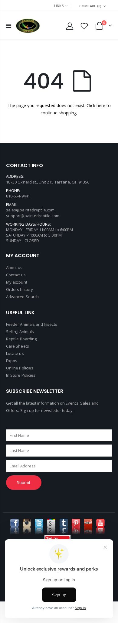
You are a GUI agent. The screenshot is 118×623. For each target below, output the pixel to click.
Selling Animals (20, 331)
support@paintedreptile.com (32, 215)
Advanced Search (22, 296)
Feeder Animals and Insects (31, 324)
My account (16, 282)
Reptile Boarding (21, 339)
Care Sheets (17, 346)
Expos (11, 360)
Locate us (15, 353)
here (101, 105)
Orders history (19, 289)
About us (14, 267)
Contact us (16, 275)
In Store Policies (20, 375)
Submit (24, 482)
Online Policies (19, 368)
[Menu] (8, 26)
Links (59, 5)
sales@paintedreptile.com (30, 210)
